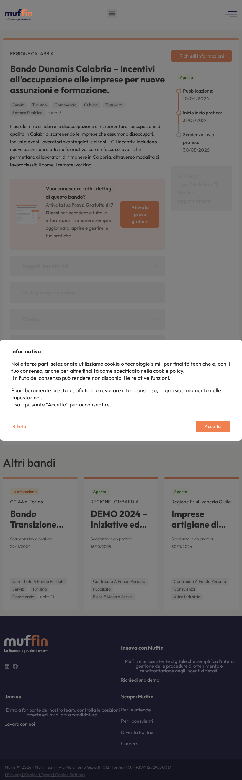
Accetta (213, 426)
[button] (112, 13)
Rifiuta (19, 426)
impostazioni (26, 397)
